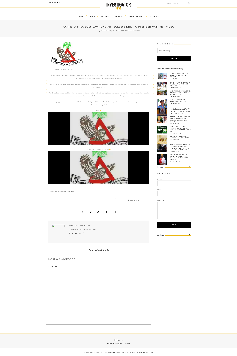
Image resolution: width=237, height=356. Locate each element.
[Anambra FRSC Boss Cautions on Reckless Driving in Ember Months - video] (82, 212)
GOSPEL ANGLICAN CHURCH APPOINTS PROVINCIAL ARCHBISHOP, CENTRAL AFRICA (180, 119)
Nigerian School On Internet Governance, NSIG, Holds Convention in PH (180, 129)
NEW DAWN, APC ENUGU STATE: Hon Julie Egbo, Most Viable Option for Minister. (179, 157)
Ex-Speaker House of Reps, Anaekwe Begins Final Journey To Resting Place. (180, 110)
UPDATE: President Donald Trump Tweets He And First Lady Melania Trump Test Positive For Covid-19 (180, 147)
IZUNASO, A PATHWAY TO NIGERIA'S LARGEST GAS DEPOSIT (179, 75)
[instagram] (47, 2)
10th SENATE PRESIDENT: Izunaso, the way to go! (179, 137)
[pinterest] (50, 2)
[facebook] (60, 2)
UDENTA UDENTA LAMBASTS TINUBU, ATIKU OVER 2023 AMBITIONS (180, 84)
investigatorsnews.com (130, 31)
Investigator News (145, 352)
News (92, 16)
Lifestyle (154, 16)
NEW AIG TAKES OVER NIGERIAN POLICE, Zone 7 (179, 100)
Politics (105, 16)
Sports (118, 16)
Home (80, 16)
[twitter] (57, 2)
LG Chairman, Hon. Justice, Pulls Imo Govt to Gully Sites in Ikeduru (180, 92)
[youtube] (52, 2)
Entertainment (136, 16)
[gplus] (55, 2)
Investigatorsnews (108, 352)
